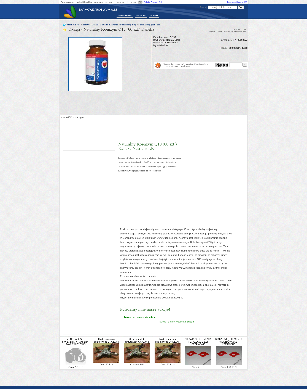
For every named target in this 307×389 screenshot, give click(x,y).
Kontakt (154, 15)
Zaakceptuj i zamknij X (237, 2)
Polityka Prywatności (152, 2)
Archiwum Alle (73, 24)
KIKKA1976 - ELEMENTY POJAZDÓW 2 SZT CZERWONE (198, 342)
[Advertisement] (194, 54)
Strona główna (124, 15)
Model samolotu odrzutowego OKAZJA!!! (106, 340)
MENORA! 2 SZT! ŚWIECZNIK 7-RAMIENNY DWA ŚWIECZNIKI (76, 342)
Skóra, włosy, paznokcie (149, 24)
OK (140, 2)
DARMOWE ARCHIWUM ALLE (98, 10)
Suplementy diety (128, 24)
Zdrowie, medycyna (109, 24)
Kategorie (141, 15)
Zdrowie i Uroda (90, 24)
